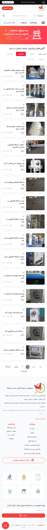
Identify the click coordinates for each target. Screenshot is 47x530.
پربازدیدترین (10, 54)
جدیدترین (21, 54)
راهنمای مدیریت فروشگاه (32, 449)
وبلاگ (32, 433)
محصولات (24, 23)
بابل (22, 76)
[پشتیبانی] (5, 525)
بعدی (16, 367)
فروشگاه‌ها (33, 23)
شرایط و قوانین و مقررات (32, 445)
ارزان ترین (41, 59)
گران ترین (30, 59)
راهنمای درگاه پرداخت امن (32, 453)
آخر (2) (8, 367)
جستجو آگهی (32, 441)
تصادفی (32, 54)
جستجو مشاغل (32, 437)
